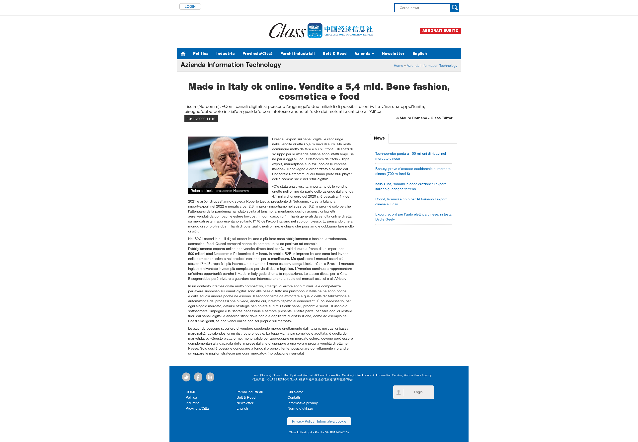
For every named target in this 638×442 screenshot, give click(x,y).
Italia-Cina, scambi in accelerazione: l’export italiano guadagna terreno (410, 186)
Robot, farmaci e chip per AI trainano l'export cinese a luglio (411, 201)
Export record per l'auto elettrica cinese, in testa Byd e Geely (413, 216)
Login (190, 6)
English (419, 54)
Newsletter (393, 54)
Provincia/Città (257, 54)
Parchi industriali (297, 54)
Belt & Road (335, 54)
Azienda (363, 54)
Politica (200, 54)
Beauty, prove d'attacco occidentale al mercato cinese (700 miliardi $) (413, 171)
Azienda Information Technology (432, 66)
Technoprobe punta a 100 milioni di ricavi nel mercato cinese (410, 155)
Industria (225, 54)
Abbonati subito (440, 31)
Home (398, 66)
